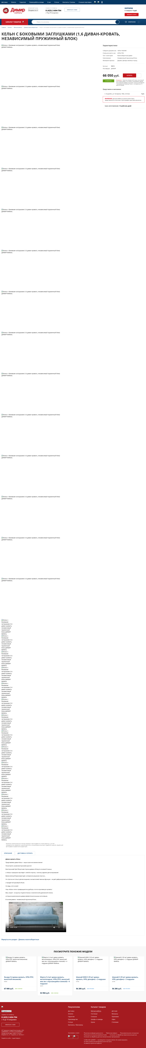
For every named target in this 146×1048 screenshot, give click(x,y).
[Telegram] (99, 2)
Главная (3, 27)
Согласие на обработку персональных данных (123, 1035)
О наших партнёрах (85, 2)
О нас (49, 2)
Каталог (10, 27)
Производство (73, 1019)
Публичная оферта (111, 1033)
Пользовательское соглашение (129, 1033)
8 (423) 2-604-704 (53, 10)
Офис (113, 1019)
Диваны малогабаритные (31, 27)
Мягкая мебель (18, 27)
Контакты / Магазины (75, 1025)
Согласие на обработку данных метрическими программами (102, 1037)
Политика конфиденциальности (93, 1033)
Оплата (13, 2)
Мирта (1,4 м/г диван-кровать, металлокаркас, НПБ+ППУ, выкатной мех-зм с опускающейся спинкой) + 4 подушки (55, 980)
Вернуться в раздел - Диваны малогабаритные (20, 939)
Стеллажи (115, 1022)
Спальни (94, 1017)
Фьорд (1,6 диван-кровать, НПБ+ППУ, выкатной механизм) (19, 978)
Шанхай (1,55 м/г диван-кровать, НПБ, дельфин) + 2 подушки (125, 978)
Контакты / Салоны (69, 2)
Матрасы (115, 1014)
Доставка (4, 2)
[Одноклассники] (102, 2)
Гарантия (23, 2)
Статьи (56, 2)
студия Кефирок (16, 1038)
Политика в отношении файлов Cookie (95, 1035)
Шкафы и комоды (97, 1019)
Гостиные (94, 1014)
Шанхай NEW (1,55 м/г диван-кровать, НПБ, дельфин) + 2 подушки (91, 978)
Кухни (93, 1022)
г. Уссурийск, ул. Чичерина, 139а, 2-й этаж (117, 94)
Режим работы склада (36, 2)
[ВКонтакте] (95, 2)
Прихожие (115, 1017)
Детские (114, 1011)
